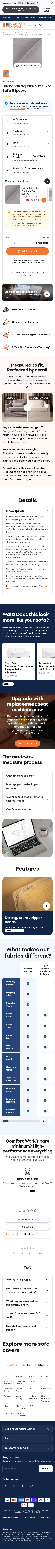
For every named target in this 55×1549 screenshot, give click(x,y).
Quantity (11, 237)
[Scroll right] (50, 1121)
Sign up (46, 1468)
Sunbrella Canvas (10, 1089)
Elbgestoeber (10, 1413)
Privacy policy (29, 1517)
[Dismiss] (52, 3)
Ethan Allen (46, 1389)
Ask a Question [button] (29, 1227)
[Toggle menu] (50, 25)
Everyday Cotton (10, 983)
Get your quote (27, 743)
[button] (27, 121)
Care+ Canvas (9, 1015)
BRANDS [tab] (12, 1364)
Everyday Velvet (10, 993)
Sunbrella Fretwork (10, 1100)
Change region (46, 10)
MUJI (31, 1406)
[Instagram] (5, 1486)
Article (19, 1376)
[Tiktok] (31, 1486)
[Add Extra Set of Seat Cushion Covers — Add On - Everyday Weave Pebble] (43, 200)
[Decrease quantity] (8, 242)
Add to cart (29, 251)
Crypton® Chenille (10, 1111)
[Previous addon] (40, 181)
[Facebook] (23, 1486)
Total (46, 237)
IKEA (6, 1406)
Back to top (45, 1517)
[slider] (27, 407)
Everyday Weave (10, 1004)
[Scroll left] (43, 1121)
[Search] (35, 25)
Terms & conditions (10, 1517)
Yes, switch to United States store (21, 9)
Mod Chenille (10, 1057)
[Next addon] (47, 181)
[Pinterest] (14, 1486)
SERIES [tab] (26, 1364)
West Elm (8, 1376)
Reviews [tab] (10, 1234)
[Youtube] (40, 1486)
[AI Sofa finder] (29, 25)
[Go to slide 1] (6, 73)
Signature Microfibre (11, 1079)
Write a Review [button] (29, 1219)
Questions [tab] (29, 1234)
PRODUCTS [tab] (41, 1364)
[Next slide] (46, 906)
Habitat (44, 1376)
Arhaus (32, 1376)
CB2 (31, 1389)
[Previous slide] (8, 906)
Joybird (7, 1396)
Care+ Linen (9, 1036)
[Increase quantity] (20, 242)
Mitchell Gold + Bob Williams (46, 1398)
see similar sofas (17, 109)
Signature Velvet (11, 1068)
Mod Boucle (9, 1047)
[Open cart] (40, 25)
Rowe (31, 1381)
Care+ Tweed (9, 1025)
